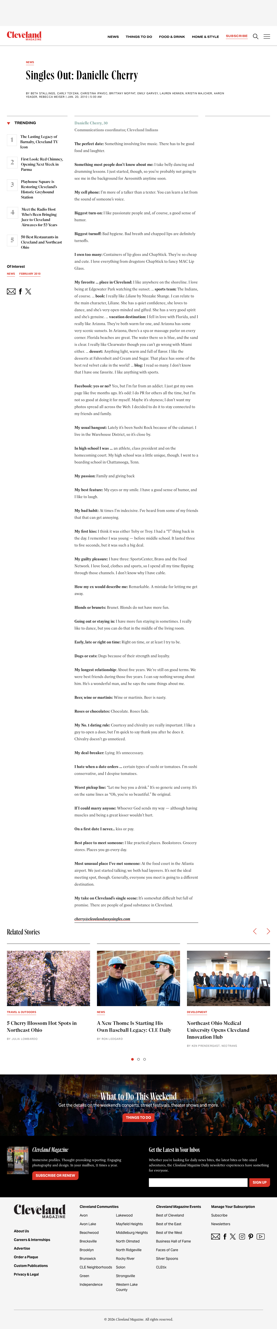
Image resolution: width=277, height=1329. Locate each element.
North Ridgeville (129, 1250)
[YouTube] (261, 1236)
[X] (233, 1236)
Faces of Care (167, 1250)
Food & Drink (172, 37)
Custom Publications (31, 1265)
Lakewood (124, 1215)
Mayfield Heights (129, 1224)
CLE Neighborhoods (96, 1267)
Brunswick (88, 1258)
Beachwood (89, 1232)
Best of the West (169, 1232)
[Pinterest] (250, 1236)
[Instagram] (242, 1236)
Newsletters (220, 1224)
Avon (84, 1215)
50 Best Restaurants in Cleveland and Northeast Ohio (41, 242)
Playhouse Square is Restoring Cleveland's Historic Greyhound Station (39, 189)
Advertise (22, 1248)
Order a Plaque (26, 1257)
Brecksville (88, 1241)
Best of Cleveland (170, 1215)
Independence (91, 1284)
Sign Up (260, 1182)
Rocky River (125, 1258)
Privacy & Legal (26, 1274)
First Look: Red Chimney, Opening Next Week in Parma (42, 164)
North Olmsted (128, 1241)
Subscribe (237, 36)
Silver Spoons (167, 1258)
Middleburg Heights (132, 1232)
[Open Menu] (267, 37)
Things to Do (139, 37)
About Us (21, 1231)
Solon (120, 1267)
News (113, 37)
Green (84, 1276)
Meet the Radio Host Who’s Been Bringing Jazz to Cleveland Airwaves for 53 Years (39, 217)
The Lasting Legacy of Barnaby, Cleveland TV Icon (39, 142)
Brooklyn (87, 1250)
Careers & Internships (32, 1240)
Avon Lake (88, 1224)
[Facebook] (225, 1236)
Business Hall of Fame (173, 1241)
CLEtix (161, 1267)
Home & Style (205, 37)
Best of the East (168, 1224)
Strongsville (125, 1276)
